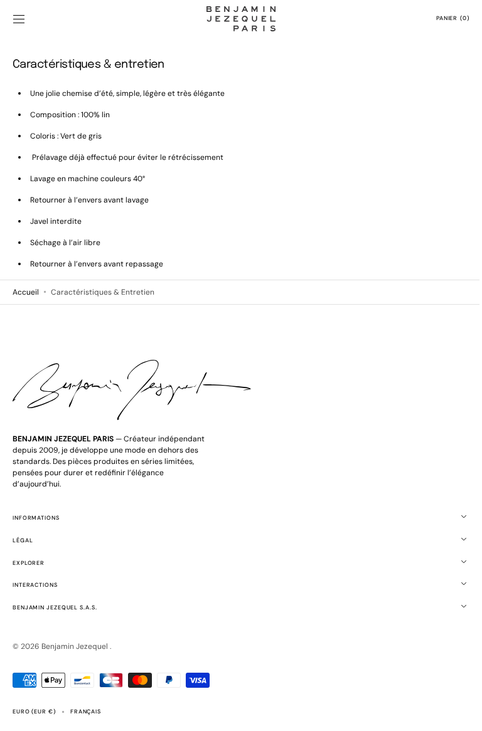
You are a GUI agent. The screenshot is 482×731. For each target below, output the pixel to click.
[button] (19, 19)
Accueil (26, 292)
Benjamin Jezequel (75, 646)
